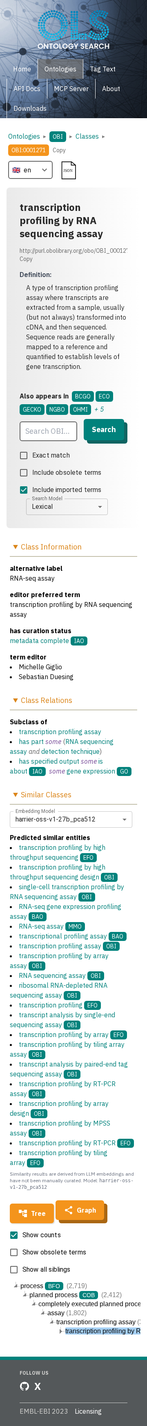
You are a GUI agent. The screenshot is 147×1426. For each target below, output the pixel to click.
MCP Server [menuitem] (71, 89)
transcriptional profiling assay (71, 936)
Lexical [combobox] (42, 506)
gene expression (91, 771)
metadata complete (39, 640)
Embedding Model (35, 811)
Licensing (88, 1411)
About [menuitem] (111, 89)
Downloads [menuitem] (30, 108)
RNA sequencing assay (60, 975)
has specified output (49, 761)
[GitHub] (24, 1386)
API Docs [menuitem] (26, 89)
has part (31, 741)
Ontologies (24, 136)
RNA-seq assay (50, 926)
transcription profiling (58, 1005)
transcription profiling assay (60, 732)
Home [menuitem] (22, 69)
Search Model (47, 498)
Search (104, 429)
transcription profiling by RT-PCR (75, 1143)
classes (87, 136)
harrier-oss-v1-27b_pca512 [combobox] (56, 819)
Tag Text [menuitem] (103, 69)
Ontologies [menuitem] (60, 69)
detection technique (70, 751)
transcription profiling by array (71, 1034)
